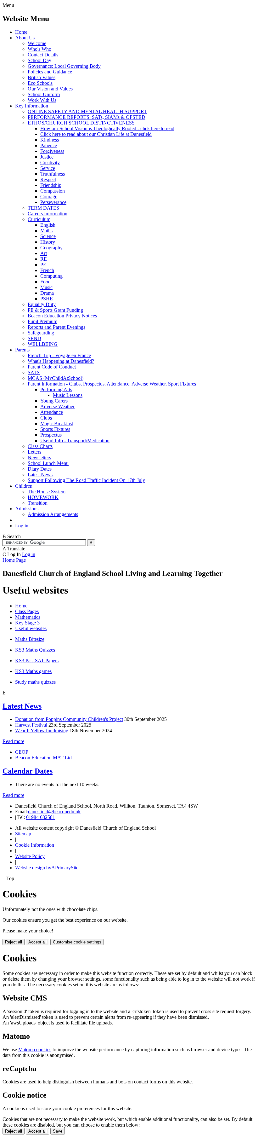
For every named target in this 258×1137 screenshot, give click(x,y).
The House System (46, 491)
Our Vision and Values (50, 88)
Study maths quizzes (35, 682)
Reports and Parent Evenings (56, 327)
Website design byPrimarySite (46, 867)
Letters (34, 452)
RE (43, 259)
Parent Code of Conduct (52, 366)
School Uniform (44, 94)
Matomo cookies (34, 1049)
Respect (48, 179)
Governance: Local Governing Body (64, 66)
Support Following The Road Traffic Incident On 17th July (86, 480)
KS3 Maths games (33, 671)
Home (21, 32)
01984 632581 (40, 817)
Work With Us (42, 100)
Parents (22, 349)
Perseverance (53, 202)
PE (43, 264)
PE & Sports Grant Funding (55, 310)
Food (45, 281)
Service (47, 168)
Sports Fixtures (55, 429)
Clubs (46, 418)
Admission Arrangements (53, 514)
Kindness (49, 139)
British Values (41, 77)
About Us (25, 37)
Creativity (50, 162)
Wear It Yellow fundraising (41, 730)
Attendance (51, 412)
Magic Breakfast (56, 423)
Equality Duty (42, 304)
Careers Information (47, 213)
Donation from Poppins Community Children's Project (69, 719)
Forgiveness (52, 151)
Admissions (26, 508)
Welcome (37, 43)
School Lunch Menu (48, 463)
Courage (48, 196)
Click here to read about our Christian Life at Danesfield (96, 134)
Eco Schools (40, 83)
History (47, 242)
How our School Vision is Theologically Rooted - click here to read (107, 128)
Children (23, 486)
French (47, 270)
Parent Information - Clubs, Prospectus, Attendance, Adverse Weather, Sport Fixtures (112, 383)
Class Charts (40, 446)
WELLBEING (43, 344)
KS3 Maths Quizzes (35, 650)
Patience (48, 145)
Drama (47, 293)
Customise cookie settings (77, 942)
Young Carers (54, 400)
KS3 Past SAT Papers (37, 660)
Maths (46, 230)
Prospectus (51, 435)
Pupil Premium (42, 321)
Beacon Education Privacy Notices (62, 315)
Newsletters (39, 457)
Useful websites (31, 628)
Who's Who (39, 49)
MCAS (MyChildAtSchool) (55, 378)
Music (46, 287)
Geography (51, 247)
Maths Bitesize (29, 639)
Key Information (31, 105)
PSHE (46, 298)
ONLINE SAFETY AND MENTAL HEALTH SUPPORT (87, 111)
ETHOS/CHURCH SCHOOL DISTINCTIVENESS (81, 122)
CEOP (21, 752)
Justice (46, 157)
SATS (34, 372)
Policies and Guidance (50, 71)
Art (43, 253)
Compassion (52, 191)
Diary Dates (40, 469)
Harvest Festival (31, 725)
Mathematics (27, 617)
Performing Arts (56, 389)
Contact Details (43, 54)
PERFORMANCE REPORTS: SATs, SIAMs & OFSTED (86, 117)
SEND (34, 338)
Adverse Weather (57, 406)
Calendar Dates (28, 771)
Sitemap (23, 833)
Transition (38, 503)
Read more (13, 741)
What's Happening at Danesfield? (61, 361)
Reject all (13, 942)
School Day (39, 60)
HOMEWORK (43, 497)
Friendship (50, 185)
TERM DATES (43, 208)
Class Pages (27, 611)
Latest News (40, 474)
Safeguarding (41, 332)
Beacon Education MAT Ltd (43, 757)
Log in (21, 525)
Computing (51, 276)
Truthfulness (52, 174)
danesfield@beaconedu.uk (54, 811)
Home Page (14, 560)
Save (57, 1131)
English (47, 225)
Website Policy (30, 856)
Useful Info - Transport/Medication (74, 440)
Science (48, 236)
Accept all (37, 942)
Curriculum (39, 219)
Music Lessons (67, 395)
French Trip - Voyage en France (59, 355)
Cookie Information (34, 845)
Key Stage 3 (27, 622)
